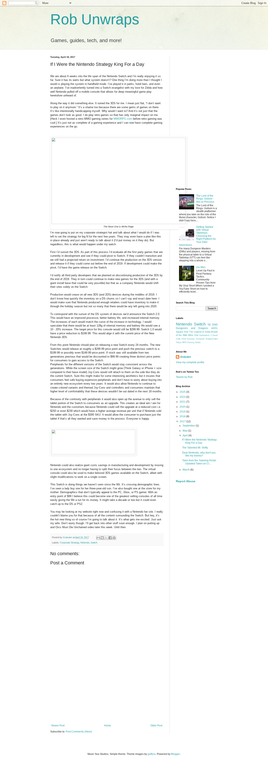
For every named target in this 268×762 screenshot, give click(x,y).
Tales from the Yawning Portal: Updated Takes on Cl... (199, 462)
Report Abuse (185, 481)
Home (107, 725)
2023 (183, 396)
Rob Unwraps (94, 19)
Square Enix (182, 331)
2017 (183, 421)
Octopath (200, 339)
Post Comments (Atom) (79, 731)
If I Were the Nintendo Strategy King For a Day (199, 441)
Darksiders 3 (205, 335)
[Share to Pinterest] (114, 538)
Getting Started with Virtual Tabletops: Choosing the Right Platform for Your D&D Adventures (197, 235)
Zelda (198, 342)
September (189, 425)
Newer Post (57, 725)
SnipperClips (212, 339)
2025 (183, 391)
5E (209, 324)
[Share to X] (106, 538)
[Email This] (98, 538)
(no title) (200, 267)
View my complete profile (190, 362)
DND (215, 324)
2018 (183, 416)
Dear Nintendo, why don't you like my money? (199, 454)
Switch (94, 542)
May (185, 430)
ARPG (214, 328)
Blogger (175, 754)
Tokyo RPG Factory (185, 342)
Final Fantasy (188, 339)
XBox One (193, 335)
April (185, 435)
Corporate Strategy (69, 542)
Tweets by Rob (184, 377)
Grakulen (185, 356)
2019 (183, 411)
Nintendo (84, 542)
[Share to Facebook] (110, 538)
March (186, 469)
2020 (183, 406)
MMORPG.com (122, 118)
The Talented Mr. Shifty (195, 447)
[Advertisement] (106, 689)
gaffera (152, 754)
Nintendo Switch (191, 324)
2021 (183, 401)
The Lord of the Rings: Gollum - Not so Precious (205, 198)
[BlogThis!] (102, 538)
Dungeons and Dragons (192, 328)
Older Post (156, 725)
